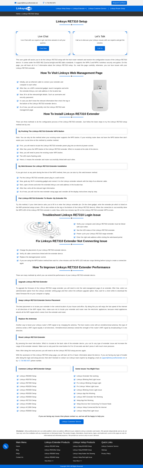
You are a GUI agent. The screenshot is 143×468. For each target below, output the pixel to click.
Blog (17, 450)
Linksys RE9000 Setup (28, 411)
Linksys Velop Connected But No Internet (92, 407)
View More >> (49, 461)
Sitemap (104, 450)
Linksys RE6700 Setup (28, 379)
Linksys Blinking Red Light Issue (88, 379)
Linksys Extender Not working (87, 376)
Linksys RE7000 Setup (28, 383)
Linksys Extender (79, 8)
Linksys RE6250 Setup (28, 386)
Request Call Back (119, 3)
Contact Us (19, 457)
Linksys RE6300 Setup (28, 390)
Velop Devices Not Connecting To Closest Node (94, 404)
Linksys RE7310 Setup (28, 400)
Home (18, 14)
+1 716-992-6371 (50, 3)
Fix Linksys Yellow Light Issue (88, 386)
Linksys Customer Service (97, 8)
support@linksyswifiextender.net (27, 3)
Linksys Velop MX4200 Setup (82, 446)
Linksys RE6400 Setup (28, 376)
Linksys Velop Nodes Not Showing (84, 453)
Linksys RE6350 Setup (28, 393)
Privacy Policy (106, 453)
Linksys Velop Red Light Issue (88, 411)
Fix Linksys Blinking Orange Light (89, 383)
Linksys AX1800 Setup (28, 404)
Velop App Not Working (85, 400)
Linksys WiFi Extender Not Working (90, 397)
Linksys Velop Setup (63, 8)
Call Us (100, 48)
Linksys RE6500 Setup (28, 397)
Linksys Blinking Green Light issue (89, 390)
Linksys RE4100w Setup (52, 450)
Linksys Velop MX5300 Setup (82, 450)
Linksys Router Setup (117, 8)
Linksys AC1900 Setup (28, 407)
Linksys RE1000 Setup (52, 446)
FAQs (18, 453)
